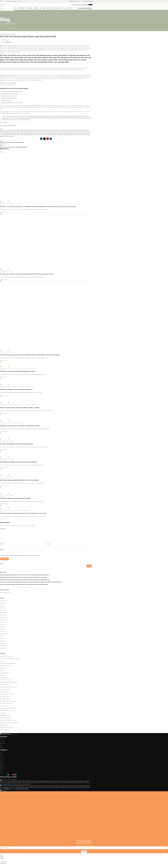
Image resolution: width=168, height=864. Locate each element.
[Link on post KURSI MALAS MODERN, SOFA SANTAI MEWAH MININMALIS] (46, 382)
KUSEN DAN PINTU (4, 684)
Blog (1, 745)
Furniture (2, 670)
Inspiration (2, 675)
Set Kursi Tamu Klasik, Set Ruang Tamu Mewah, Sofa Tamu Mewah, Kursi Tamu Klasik (23, 513)
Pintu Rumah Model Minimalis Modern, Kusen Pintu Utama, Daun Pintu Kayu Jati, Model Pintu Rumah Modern (24, 575)
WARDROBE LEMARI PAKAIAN (7, 727)
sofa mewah (60, 133)
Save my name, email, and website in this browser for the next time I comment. (21, 555)
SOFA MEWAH (17, 510)
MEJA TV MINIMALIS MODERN (7, 694)
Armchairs (2, 758)
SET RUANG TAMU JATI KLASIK (9, 23)
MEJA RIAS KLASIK (4, 691)
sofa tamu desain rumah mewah (19, 134)
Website (2, 549)
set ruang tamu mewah (30, 133)
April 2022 (2, 629)
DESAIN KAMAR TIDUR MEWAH (7, 663)
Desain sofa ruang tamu (33, 130)
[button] (3, 863)
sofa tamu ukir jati (77, 134)
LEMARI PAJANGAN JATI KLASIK (8, 687)
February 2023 (3, 612)
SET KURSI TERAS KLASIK (6, 703)
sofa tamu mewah (39, 134)
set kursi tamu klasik (70, 131)
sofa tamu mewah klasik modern (65, 134)
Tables (1, 754)
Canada (4, 4)
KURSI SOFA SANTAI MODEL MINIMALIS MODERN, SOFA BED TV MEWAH (19, 407)
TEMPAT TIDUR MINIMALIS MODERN (9, 722)
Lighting (1, 767)
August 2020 (3, 648)
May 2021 (2, 636)
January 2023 (3, 615)
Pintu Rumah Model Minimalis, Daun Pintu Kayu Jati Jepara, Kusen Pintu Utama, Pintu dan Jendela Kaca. (23, 577)
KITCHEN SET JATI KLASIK (6, 680)
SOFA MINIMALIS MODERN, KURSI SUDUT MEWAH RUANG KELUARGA (18, 462)
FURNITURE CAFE (4, 672)
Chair (1, 752)
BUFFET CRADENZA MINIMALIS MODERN (10, 658)
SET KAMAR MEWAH (5, 699)
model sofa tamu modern (58, 131)
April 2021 (2, 638)
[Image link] (8, 734)
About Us (2, 738)
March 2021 (2, 641)
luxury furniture (33, 131)
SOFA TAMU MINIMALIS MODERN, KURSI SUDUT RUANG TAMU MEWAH (19, 480)
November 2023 (4, 600)
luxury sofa (49, 131)
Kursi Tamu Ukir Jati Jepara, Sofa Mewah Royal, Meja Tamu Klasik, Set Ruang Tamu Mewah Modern (27, 274)
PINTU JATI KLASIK (4, 696)
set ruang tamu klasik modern (16, 133)
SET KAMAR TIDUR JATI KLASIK (7, 701)
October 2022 (3, 622)
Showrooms (2, 743)
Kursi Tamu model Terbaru (13, 131)
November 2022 (4, 619)
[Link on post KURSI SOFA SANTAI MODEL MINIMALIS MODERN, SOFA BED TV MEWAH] (46, 400)
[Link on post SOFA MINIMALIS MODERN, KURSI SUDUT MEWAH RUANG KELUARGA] (46, 454)
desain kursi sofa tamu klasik (7, 130)
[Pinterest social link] (47, 138)
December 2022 (4, 617)
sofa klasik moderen (41, 133)
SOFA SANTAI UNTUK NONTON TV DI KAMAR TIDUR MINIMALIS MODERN (20, 426)
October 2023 (3, 603)
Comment (3, 528)
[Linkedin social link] (50, 138)
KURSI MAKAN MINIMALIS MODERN (8, 682)
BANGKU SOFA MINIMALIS (5, 368)
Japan (3, 8)
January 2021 (3, 643)
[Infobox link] (73, 1)
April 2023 (2, 607)
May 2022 (2, 626)
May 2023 (2, 605)
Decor (1, 772)
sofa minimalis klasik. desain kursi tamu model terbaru (76, 133)
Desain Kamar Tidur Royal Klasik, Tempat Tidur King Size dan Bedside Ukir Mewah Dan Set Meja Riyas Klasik (24, 579)
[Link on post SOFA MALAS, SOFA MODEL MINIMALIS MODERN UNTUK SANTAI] (46, 364)
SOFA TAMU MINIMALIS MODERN (29, 368)
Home (1, 23)
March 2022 (3, 631)
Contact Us (2, 741)
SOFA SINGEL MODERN (16, 368)
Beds (1, 761)
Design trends (3, 668)
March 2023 (3, 610)
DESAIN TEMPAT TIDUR (5, 665)
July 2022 (2, 624)
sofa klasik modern (51, 133)
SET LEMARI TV (4, 706)
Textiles (1, 765)
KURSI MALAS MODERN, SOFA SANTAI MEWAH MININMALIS (16, 389)
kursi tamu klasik (79, 130)
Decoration (2, 661)
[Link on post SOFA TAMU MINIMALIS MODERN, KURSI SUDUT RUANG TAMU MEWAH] (46, 472)
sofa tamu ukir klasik (9, 136)
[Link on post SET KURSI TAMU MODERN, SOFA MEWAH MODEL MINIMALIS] (46, 436)
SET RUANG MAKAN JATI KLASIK (8, 708)
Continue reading (3, 212)
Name (2, 544)
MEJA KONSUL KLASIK (5, 689)
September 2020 (4, 645)
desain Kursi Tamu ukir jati (21, 130)
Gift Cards (2, 747)
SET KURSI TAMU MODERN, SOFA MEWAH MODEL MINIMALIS (16, 444)
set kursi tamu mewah (81, 131)
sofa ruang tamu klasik (5, 134)
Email (48, 544)
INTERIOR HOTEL (4, 677)
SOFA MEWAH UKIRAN (24, 510)
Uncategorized (3, 725)
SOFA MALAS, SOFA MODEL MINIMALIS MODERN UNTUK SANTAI (17, 371)
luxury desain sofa (24, 131)
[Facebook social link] (41, 138)
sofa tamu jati (31, 134)
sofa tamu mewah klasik (50, 134)
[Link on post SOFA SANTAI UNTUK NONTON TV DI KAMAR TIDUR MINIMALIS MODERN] (46, 418)
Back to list (2, 144)
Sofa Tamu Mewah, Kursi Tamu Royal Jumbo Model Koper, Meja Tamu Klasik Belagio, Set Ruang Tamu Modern (30, 355)
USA (3, 6)
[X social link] (44, 138)
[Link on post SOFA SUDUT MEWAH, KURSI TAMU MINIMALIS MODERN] (46, 491)
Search (1, 563)
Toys (1, 770)
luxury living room (41, 131)
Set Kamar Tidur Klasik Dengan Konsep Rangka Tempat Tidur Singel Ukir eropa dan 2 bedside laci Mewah (24, 584)
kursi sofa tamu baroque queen (66, 130)
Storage (1, 763)
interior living (43, 130)
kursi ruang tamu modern (53, 130)
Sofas (1, 756)
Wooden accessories (5, 729)
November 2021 (3, 633)
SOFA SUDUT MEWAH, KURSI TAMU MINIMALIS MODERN (15, 498)
